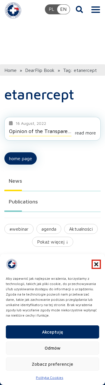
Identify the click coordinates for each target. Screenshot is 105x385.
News (15, 181)
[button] (96, 264)
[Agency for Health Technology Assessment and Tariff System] (13, 10)
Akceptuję (52, 331)
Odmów (52, 348)
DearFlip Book (40, 70)
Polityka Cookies (49, 377)
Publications (23, 201)
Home (10, 70)
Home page (20, 158)
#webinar (19, 229)
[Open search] (79, 9)
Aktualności (81, 229)
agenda (48, 229)
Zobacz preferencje (52, 364)
